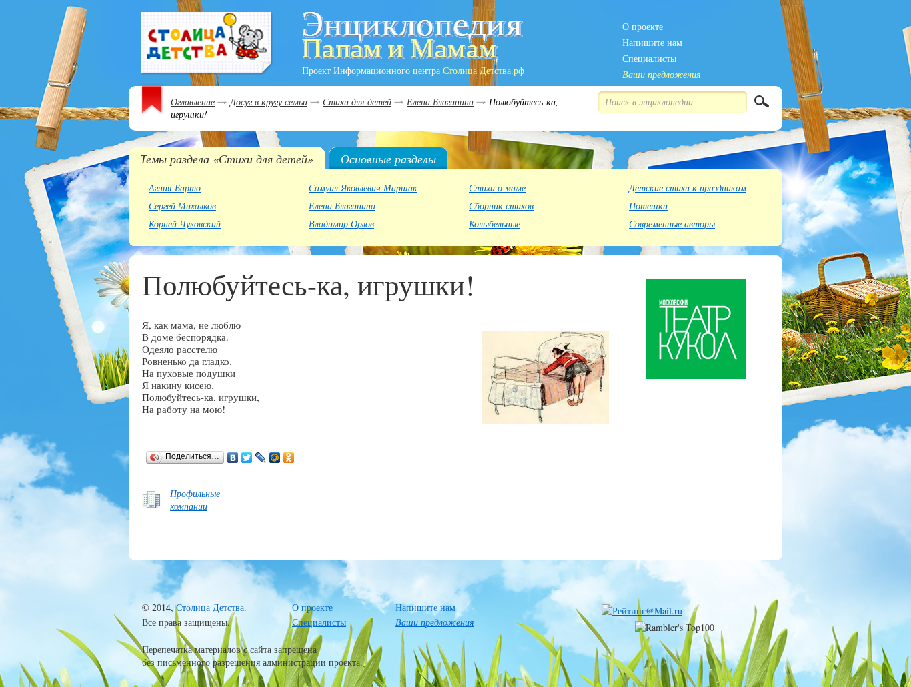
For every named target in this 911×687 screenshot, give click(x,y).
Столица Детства (210, 607)
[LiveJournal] (261, 457)
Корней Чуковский (185, 223)
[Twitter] (247, 457)
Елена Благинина (440, 101)
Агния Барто (175, 187)
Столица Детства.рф (483, 70)
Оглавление (193, 101)
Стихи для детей (357, 101)
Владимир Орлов (341, 223)
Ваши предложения (661, 74)
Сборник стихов (501, 205)
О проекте (642, 26)
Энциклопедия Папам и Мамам (207, 43)
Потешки (648, 205)
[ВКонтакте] (233, 457)
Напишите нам (652, 42)
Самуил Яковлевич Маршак (363, 187)
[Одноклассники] (289, 457)
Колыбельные (494, 223)
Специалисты (649, 58)
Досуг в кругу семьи (268, 101)
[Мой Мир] (275, 457)
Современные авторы (672, 223)
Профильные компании (195, 499)
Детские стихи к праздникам (687, 187)
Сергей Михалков (182, 205)
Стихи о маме (497, 187)
